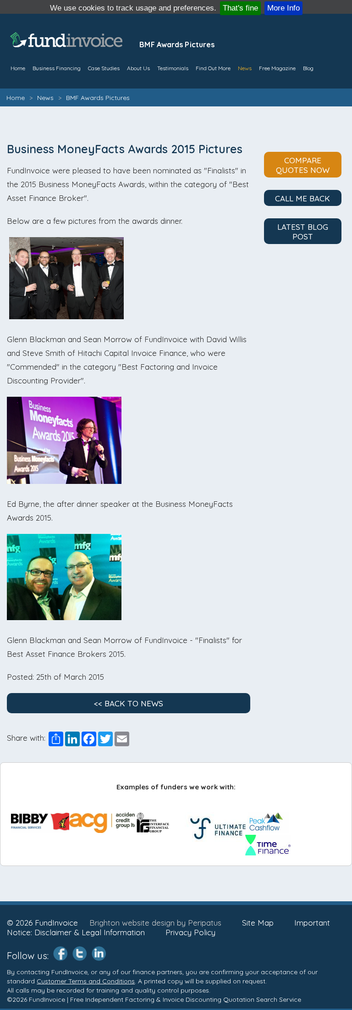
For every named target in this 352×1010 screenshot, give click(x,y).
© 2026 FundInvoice (42, 922)
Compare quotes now (303, 165)
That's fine (240, 8)
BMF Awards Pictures (98, 98)
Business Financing (57, 68)
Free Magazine (277, 68)
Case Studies (104, 68)
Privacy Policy (190, 932)
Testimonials (172, 68)
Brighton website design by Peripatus (155, 922)
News (245, 68)
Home (15, 98)
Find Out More (213, 68)
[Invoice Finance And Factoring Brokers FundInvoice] (67, 44)
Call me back (302, 198)
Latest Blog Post (302, 231)
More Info (283, 8)
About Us (138, 68)
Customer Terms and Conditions (86, 981)
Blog (308, 68)
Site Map (258, 922)
